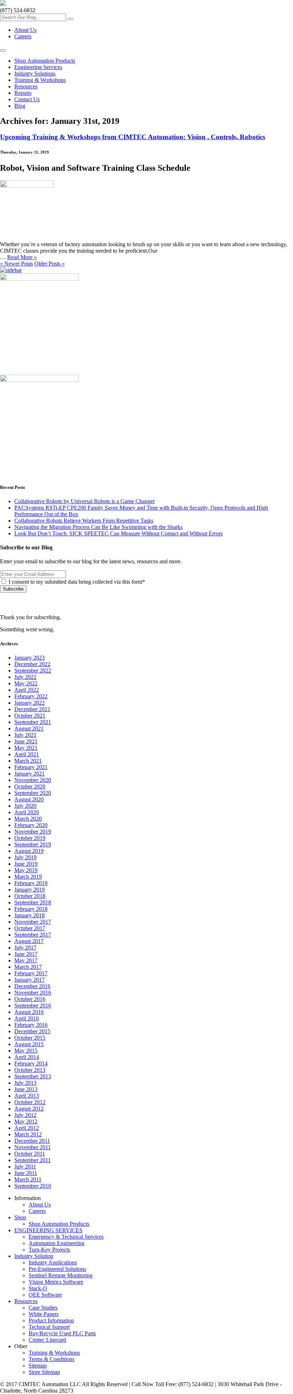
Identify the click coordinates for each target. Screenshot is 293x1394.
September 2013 (32, 1076)
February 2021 (31, 767)
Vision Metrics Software (56, 1282)
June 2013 (26, 1089)
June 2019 (26, 864)
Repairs (22, 93)
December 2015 (32, 1031)
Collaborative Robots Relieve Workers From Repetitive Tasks (83, 521)
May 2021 (26, 748)
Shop (20, 1217)
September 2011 (32, 1160)
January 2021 (29, 774)
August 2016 (29, 1012)
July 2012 (25, 1115)
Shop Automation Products (44, 61)
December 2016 (32, 986)
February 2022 (31, 696)
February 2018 (31, 909)
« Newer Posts (16, 264)
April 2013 (26, 1096)
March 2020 (28, 819)
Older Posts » (49, 264)
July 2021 (25, 735)
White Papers (44, 1314)
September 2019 (32, 844)
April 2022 (26, 690)
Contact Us (27, 99)
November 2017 (32, 922)
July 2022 (25, 677)
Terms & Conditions (51, 1359)
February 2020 (31, 825)
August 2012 (29, 1109)
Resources (26, 86)
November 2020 (32, 780)
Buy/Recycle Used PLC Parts (62, 1333)
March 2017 (28, 967)
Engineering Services (38, 67)
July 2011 (25, 1167)
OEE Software (45, 1295)
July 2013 (25, 1083)
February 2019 (31, 883)
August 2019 (29, 851)
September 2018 (32, 902)
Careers (22, 36)
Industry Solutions (34, 74)
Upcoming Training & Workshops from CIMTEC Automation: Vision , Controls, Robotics (132, 137)
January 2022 (29, 703)
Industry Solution (33, 1256)
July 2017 (25, 947)
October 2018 (29, 896)
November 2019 (32, 832)
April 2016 (26, 1018)
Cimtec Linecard (47, 1340)
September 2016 (32, 1005)
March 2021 (28, 761)
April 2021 (26, 754)
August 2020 (29, 799)
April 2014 (26, 1057)
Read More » (22, 257)
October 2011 (29, 1154)
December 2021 (32, 709)
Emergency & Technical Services (66, 1237)
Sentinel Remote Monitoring (61, 1275)
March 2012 (28, 1134)
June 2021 (26, 741)
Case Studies (43, 1308)
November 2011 (32, 1147)
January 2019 (29, 890)
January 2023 (29, 658)
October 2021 (29, 716)
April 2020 (26, 812)
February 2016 (31, 1025)
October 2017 (29, 928)
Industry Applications (53, 1262)
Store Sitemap (44, 1372)
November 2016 (32, 993)
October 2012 (29, 1102)
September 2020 (32, 793)
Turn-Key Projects (49, 1250)
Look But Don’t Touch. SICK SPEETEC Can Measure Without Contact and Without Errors (118, 533)
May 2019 (26, 870)
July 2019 (25, 857)
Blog (19, 106)
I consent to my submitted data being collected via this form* (76, 582)
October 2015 (29, 1038)
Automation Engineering (56, 1243)
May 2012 (26, 1121)
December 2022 (32, 664)
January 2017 (29, 980)
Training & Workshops (40, 80)
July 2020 (25, 806)
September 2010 (32, 1186)
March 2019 (28, 877)
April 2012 (26, 1128)
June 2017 (26, 954)
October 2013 (29, 1070)
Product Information (51, 1320)
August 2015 (29, 1044)
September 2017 (32, 935)
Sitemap (38, 1366)
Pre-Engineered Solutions (57, 1269)
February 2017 (31, 973)
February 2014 (31, 1063)
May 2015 (26, 1051)
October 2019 (29, 838)
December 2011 (32, 1141)
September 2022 (32, 670)
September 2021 (32, 722)
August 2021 (29, 728)
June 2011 (25, 1173)
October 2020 (29, 786)
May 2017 (26, 960)
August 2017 (29, 941)
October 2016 (29, 999)
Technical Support (49, 1327)
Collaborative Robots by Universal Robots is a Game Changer (84, 501)
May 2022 (26, 683)
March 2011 (27, 1179)
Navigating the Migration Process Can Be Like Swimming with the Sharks (98, 527)
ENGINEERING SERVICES (48, 1230)
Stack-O (38, 1288)
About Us (25, 30)
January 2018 (29, 915)
